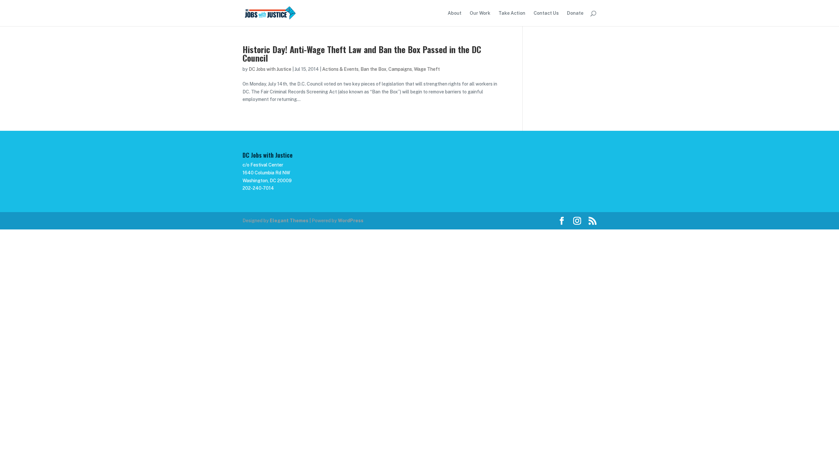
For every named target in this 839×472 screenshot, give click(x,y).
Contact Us (546, 13)
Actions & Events (340, 69)
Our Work (480, 13)
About (454, 13)
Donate (575, 13)
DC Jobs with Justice (270, 69)
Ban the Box (373, 69)
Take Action (511, 13)
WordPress (350, 220)
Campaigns (400, 69)
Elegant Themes (289, 220)
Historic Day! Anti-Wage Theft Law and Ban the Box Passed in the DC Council (362, 53)
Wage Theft (427, 69)
